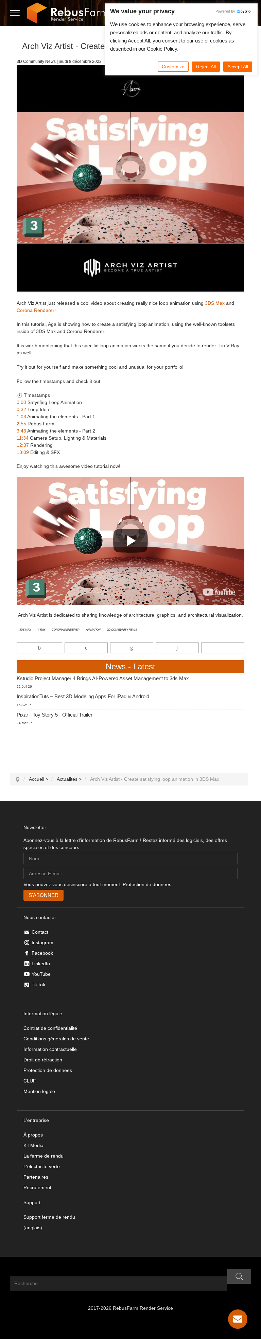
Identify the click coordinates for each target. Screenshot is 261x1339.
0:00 (21, 402)
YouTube (41, 974)
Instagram (42, 942)
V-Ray (41, 629)
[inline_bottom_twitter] (86, 647)
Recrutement (37, 1187)
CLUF (29, 1080)
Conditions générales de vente (56, 1038)
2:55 (21, 423)
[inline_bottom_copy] (222, 647)
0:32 (21, 409)
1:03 (21, 416)
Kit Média (33, 1145)
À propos (33, 1135)
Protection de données (147, 884)
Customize (173, 66)
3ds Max (25, 629)
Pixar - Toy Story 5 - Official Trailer (54, 715)
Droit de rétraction (42, 1059)
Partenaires (35, 1177)
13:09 (23, 452)
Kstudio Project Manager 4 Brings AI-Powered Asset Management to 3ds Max (103, 678)
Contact (40, 932)
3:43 (21, 431)
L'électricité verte (41, 1166)
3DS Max (215, 303)
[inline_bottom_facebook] (39, 647)
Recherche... (23, 1272)
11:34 (23, 438)
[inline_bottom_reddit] (177, 647)
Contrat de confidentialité (50, 1028)
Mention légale (39, 1091)
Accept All (237, 66)
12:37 (23, 445)
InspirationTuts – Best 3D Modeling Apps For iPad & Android (83, 696)
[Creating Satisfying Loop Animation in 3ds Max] (219, 592)
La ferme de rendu (43, 1156)
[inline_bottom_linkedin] (131, 647)
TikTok (38, 984)
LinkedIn (41, 963)
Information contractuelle (50, 1049)
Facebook (42, 953)
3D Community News (122, 629)
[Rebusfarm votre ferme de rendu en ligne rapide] (67, 13)
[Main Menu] (14, 13)
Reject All (206, 66)
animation (93, 629)
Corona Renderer (35, 310)
